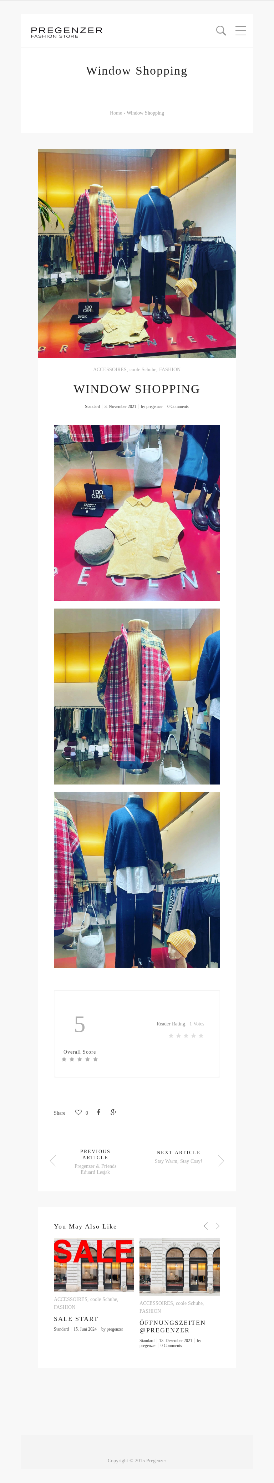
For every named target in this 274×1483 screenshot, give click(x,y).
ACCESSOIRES (110, 369)
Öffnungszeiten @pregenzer (172, 1326)
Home (116, 113)
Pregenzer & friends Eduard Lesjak (95, 1169)
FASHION (170, 369)
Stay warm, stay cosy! (178, 1161)
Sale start (76, 1318)
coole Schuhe (143, 369)
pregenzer (154, 406)
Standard (92, 406)
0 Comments (178, 406)
